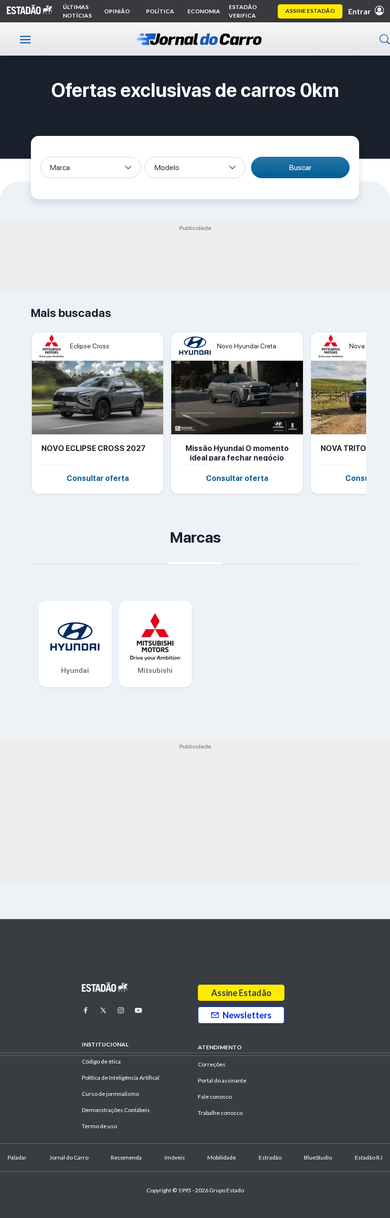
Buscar (300, 167)
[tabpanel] (101, 413)
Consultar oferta (98, 478)
